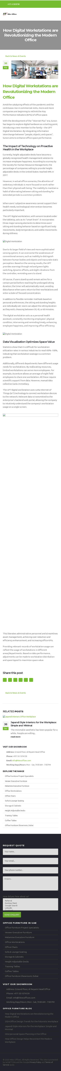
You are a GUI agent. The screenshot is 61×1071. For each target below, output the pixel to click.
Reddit (31, 680)
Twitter (10, 680)
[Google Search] (29, 905)
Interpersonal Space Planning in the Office (25, 1034)
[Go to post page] (30, 716)
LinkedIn (15, 680)
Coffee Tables (11, 820)
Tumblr (26, 680)
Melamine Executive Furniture (17, 786)
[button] (56, 14)
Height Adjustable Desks (15, 810)
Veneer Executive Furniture (16, 781)
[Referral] (29, 901)
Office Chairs (10, 796)
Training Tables (11, 815)
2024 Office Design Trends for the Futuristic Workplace (31, 1021)
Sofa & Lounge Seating (14, 801)
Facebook (5, 680)
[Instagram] (51, 4)
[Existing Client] (29, 903)
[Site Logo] (10, 14)
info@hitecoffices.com (21, 760)
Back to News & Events (15, 56)
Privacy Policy (35, 1062)
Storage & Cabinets (13, 806)
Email (20, 680)
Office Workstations (13, 791)
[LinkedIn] (56, 4)
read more (16, 737)
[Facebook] (47, 4)
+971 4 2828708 (13, 4)
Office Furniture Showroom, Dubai (19, 825)
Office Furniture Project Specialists (19, 776)
